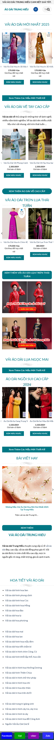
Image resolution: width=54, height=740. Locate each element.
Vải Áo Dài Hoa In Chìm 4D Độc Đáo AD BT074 (25, 242)
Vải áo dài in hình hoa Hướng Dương (23, 667)
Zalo (48, 735)
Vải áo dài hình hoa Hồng (17, 605)
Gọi (20, 735)
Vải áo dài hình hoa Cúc (16, 600)
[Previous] (2, 63)
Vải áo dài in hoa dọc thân (18, 687)
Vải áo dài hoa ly (13, 615)
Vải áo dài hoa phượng (16, 620)
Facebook (7, 735)
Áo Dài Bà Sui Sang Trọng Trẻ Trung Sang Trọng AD (26, 421)
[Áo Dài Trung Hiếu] (16, 9)
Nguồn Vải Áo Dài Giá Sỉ (17, 724)
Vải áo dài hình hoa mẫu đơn (19, 641)
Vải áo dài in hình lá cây (16, 713)
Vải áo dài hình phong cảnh (18, 595)
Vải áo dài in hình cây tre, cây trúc (21, 708)
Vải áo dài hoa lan (14, 636)
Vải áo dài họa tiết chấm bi (18, 646)
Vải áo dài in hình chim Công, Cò (21, 651)
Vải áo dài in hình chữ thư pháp (20, 677)
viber (33, 735)
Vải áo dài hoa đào (14, 610)
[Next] (52, 63)
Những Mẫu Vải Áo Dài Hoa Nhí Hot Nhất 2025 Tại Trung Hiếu (27, 508)
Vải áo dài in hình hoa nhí (17, 682)
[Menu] (35, 9)
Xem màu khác (13, 82)
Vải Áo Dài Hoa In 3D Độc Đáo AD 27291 (22, 66)
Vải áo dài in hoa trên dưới (18, 692)
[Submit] (48, 9)
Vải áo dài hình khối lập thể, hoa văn (23, 656)
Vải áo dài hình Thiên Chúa (18, 672)
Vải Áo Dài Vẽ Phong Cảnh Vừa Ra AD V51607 (25, 163)
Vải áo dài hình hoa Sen (16, 590)
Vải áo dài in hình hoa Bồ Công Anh (22, 719)
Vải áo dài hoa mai (14, 631)
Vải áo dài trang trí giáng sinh (19, 703)
